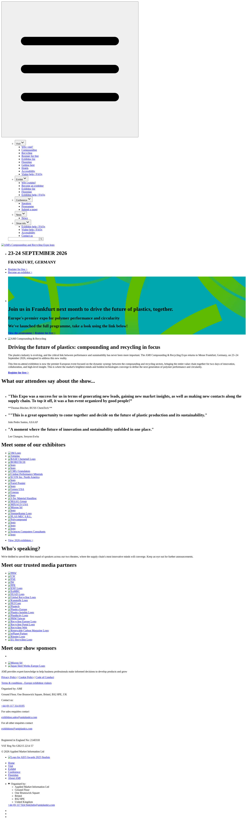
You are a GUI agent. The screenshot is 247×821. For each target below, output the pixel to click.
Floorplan (27, 162)
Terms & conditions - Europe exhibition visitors (26, 683)
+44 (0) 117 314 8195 (13, 705)
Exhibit (19, 179)
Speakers (26, 203)
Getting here (28, 165)
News (19, 215)
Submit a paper (29, 209)
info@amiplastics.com (43, 805)
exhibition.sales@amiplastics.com (19, 717)
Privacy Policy (9, 677)
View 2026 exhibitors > (20, 540)
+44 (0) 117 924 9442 (19, 805)
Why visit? (27, 147)
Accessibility (28, 171)
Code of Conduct (45, 677)
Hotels (25, 168)
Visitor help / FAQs (32, 174)
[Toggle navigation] (69, 69)
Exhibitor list (28, 159)
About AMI (14, 778)
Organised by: (18, 783)
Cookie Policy (26, 677)
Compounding (29, 150)
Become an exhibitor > (20, 272)
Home (11, 763)
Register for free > (17, 269)
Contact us (27, 235)
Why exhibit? (29, 182)
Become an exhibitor (33, 185)
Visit (18, 143)
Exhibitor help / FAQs (33, 194)
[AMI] (27, 244)
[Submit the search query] (41, 239)
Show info (21, 223)
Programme (28, 206)
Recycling (27, 153)
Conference (21, 200)
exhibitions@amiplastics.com (16, 728)
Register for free (30, 156)
